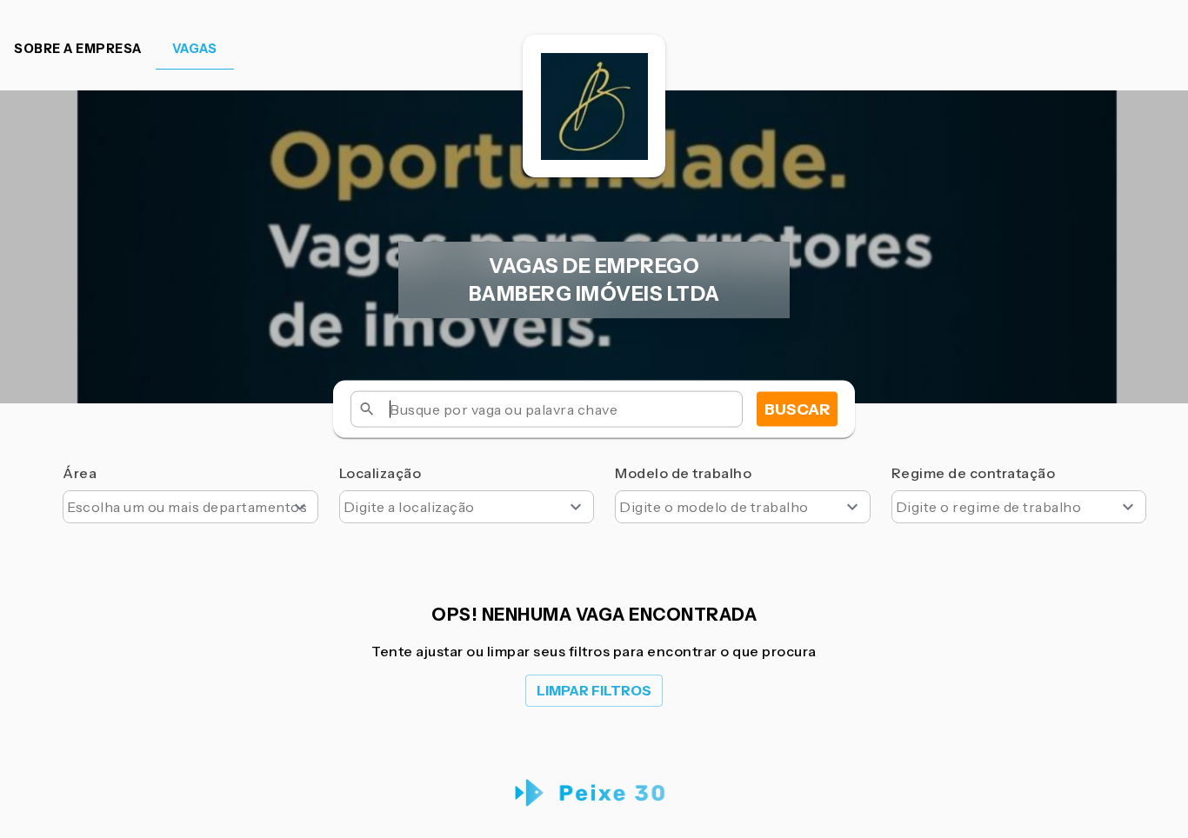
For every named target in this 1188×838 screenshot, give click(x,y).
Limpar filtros (594, 690)
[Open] (300, 507)
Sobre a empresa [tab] (78, 49)
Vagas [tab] (194, 49)
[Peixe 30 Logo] (594, 793)
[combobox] (190, 506)
